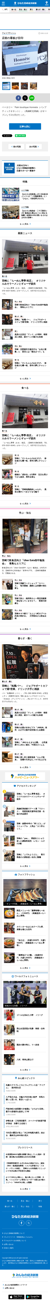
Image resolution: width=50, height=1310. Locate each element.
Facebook (21, 1223)
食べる (13, 9)
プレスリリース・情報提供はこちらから (18, 1237)
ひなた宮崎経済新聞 (25, 3)
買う (31, 9)
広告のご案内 (8, 1248)
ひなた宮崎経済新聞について (14, 1233)
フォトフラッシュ (9, 33)
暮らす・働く (40, 9)
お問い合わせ (8, 1244)
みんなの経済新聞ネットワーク (25, 1276)
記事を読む (25, 126)
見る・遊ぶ (23, 9)
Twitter (28, 1223)
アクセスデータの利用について (15, 1241)
